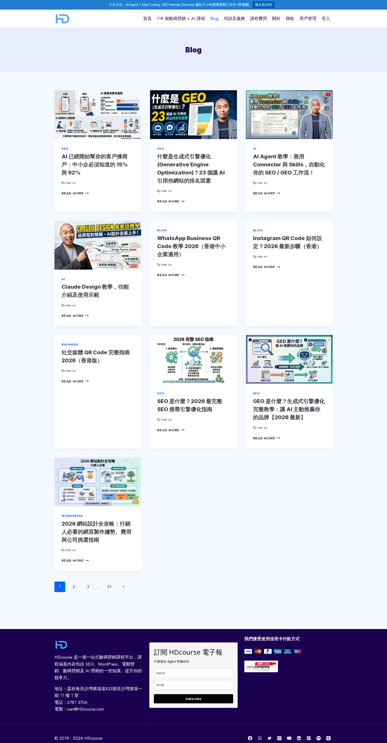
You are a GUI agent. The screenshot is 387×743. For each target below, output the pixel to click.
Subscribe (193, 699)
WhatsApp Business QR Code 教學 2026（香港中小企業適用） (191, 246)
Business (70, 344)
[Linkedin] (299, 738)
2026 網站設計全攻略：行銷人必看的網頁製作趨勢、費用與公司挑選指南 (96, 531)
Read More (75, 193)
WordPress (72, 516)
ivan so (71, 182)
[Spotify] (318, 738)
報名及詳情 (263, 4)
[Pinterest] (309, 738)
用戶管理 (307, 18)
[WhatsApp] (260, 738)
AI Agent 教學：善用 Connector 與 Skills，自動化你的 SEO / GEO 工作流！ (289, 164)
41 (109, 587)
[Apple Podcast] (328, 738)
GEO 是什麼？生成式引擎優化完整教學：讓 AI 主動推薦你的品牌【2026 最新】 (289, 409)
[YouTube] (289, 738)
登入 (326, 18)
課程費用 (258, 18)
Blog (214, 18)
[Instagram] (279, 738)
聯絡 (290, 18)
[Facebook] (250, 738)
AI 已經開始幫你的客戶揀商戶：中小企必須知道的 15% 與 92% (95, 164)
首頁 (147, 18)
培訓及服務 (234, 18)
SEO (65, 148)
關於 (276, 18)
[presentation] (97, 114)
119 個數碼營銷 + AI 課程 (181, 18)
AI (254, 148)
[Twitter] (269, 738)
